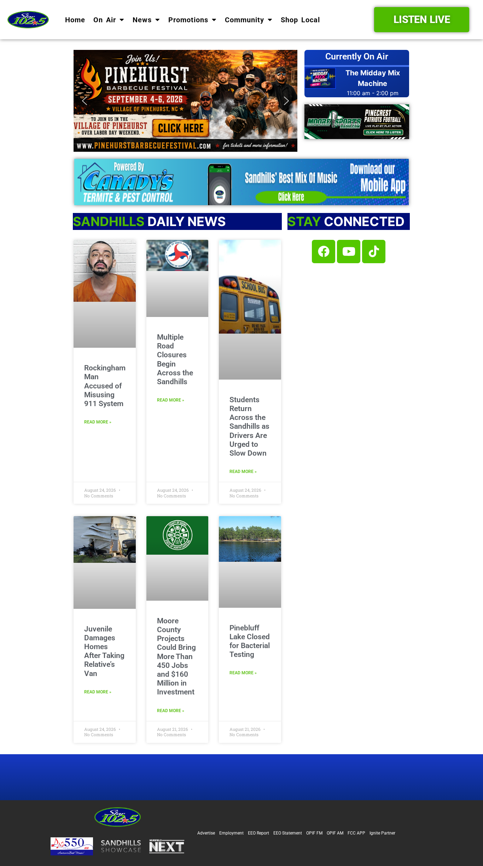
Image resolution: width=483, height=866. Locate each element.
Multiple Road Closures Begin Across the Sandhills (175, 359)
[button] (185, 101)
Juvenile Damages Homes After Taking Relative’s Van (104, 651)
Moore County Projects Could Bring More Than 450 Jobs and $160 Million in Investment (176, 657)
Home (75, 20)
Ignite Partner (382, 833)
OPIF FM (314, 833)
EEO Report (258, 833)
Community (244, 20)
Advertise (206, 833)
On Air (104, 20)
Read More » (97, 422)
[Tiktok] (373, 251)
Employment (231, 833)
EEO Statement (287, 833)
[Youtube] (348, 251)
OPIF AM (335, 833)
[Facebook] (323, 251)
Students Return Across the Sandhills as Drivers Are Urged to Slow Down (249, 426)
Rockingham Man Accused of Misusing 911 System (105, 386)
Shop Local (300, 20)
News (142, 20)
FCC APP (356, 833)
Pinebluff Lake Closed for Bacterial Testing (249, 641)
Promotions (188, 20)
